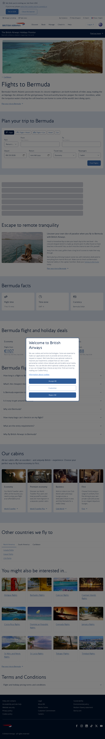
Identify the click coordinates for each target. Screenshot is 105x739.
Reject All (52, 395)
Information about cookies (39, 374)
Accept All (52, 381)
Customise (52, 388)
